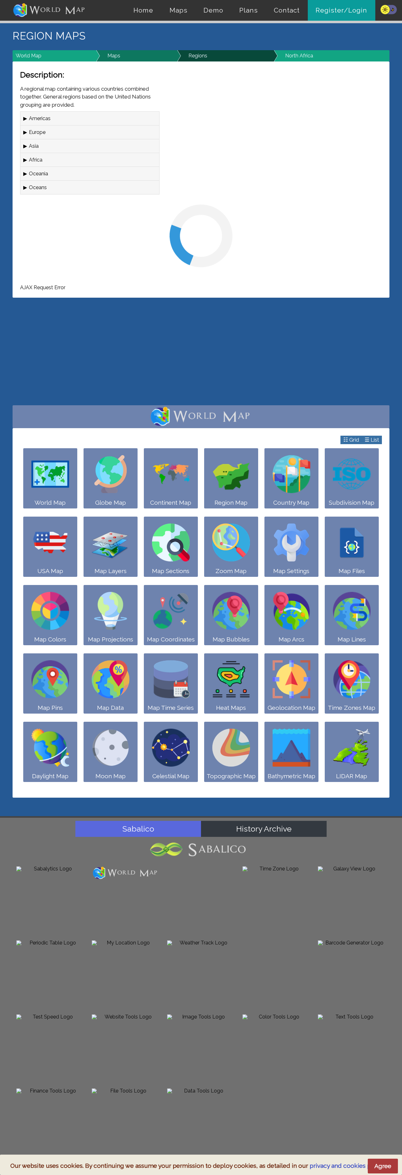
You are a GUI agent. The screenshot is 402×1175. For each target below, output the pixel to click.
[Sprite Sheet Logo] (276, 974)
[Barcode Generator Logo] (351, 974)
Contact (287, 10)
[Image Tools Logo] (201, 1048)
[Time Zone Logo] (276, 900)
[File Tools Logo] (125, 1122)
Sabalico (138, 828)
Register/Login (341, 10)
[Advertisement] (201, 355)
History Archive (263, 828)
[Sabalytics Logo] (50, 900)
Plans (248, 10)
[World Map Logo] (125, 873)
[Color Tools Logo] (276, 1048)
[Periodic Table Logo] (50, 974)
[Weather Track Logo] (201, 974)
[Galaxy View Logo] (351, 900)
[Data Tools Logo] (201, 1122)
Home (143, 10)
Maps (178, 10)
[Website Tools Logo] (125, 1048)
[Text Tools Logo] (351, 1048)
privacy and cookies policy (347, 1165)
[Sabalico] (201, 849)
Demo (213, 10)
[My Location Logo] (125, 974)
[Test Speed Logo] (50, 1048)
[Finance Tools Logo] (50, 1122)
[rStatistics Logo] (201, 900)
